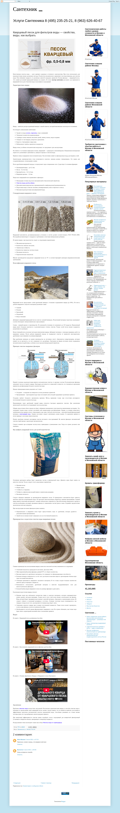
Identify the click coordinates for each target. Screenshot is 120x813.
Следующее (16, 783)
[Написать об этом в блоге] (31, 727)
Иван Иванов (21, 739)
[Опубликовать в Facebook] (34, 727)
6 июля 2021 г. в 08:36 (30, 749)
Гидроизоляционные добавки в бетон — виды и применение (100, 271)
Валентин (20, 749)
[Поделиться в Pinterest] (36, 727)
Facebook (89, 597)
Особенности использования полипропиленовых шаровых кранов (99, 206)
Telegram (89, 604)
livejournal (89, 601)
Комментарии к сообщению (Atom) (33, 786)
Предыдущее (75, 783)
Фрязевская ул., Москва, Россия (26, 729)
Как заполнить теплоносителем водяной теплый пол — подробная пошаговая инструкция (100, 305)
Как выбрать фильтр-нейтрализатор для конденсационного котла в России (100, 237)
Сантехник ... (27, 9)
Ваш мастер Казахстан (93, 606)
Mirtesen (89, 599)
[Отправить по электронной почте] (29, 727)
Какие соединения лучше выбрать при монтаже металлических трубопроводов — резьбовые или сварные (96, 619)
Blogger (63, 801)
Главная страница (46, 783)
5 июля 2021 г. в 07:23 (32, 739)
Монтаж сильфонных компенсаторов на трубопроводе (100, 221)
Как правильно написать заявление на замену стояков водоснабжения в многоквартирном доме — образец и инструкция (96, 189)
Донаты (89, 608)
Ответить (19, 744)
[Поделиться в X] (32, 727)
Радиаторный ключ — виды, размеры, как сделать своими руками (100, 288)
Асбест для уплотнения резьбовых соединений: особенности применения (94, 324)
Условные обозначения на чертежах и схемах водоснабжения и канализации (99, 343)
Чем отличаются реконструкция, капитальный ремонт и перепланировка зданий (100, 254)
